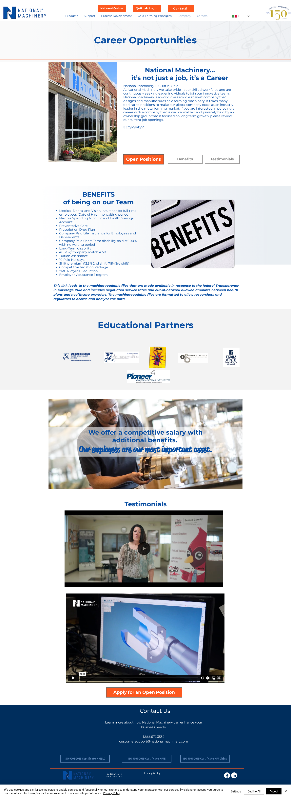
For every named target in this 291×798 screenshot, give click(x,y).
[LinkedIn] (234, 775)
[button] (71, 16)
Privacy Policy (111, 793)
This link (60, 286)
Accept (274, 791)
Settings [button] (236, 791)
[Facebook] (227, 775)
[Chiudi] (286, 791)
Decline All (254, 791)
